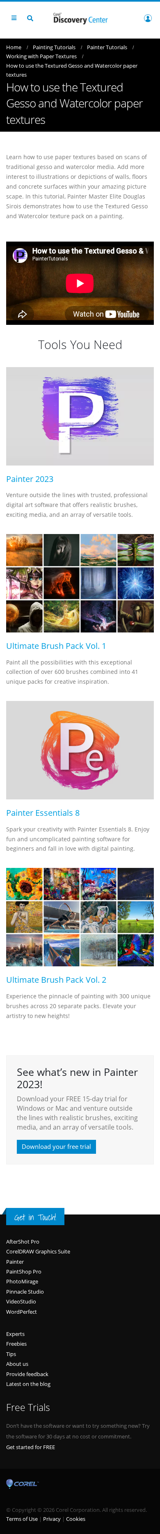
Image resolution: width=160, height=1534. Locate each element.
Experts (15, 1334)
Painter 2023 (29, 479)
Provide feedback (27, 1374)
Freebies (16, 1343)
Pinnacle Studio (25, 1291)
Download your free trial (56, 1146)
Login (148, 18)
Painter (15, 1261)
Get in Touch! (35, 1217)
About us (17, 1363)
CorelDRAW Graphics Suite (38, 1251)
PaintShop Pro (23, 1271)
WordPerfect (21, 1311)
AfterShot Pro (22, 1241)
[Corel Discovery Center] (80, 18)
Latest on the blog (28, 1384)
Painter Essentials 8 (43, 813)
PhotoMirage (22, 1281)
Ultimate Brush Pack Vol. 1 (56, 646)
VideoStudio (21, 1301)
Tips (11, 1354)
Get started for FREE (30, 1447)
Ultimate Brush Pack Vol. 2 (56, 980)
